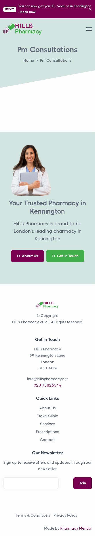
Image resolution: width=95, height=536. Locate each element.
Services (47, 424)
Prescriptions (47, 432)
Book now (27, 12)
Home (28, 60)
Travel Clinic (47, 416)
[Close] (89, 9)
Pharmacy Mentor (76, 528)
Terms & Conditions (33, 515)
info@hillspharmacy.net (47, 379)
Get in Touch (67, 256)
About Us (29, 256)
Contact (47, 439)
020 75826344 (47, 385)
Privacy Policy (65, 515)
